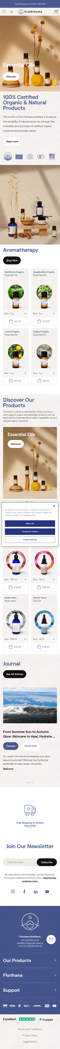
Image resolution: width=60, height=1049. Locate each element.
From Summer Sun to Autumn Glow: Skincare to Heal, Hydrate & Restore (29, 734)
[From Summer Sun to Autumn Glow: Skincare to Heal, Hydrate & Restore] (30, 705)
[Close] (54, 506)
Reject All (30, 523)
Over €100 (30, 825)
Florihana (10, 746)
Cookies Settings (30, 539)
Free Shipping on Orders (30, 822)
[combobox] (15, 313)
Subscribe (46, 862)
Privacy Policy (30, 1035)
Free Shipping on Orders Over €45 (30, 4)
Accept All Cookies (30, 531)
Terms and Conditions (30, 1029)
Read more (12, 141)
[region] (30, 524)
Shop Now (12, 260)
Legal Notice (30, 1041)
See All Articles (14, 674)
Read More (8, 768)
